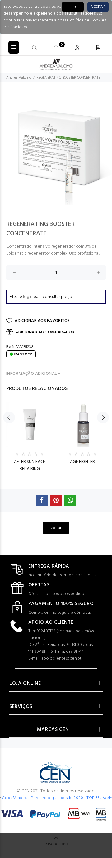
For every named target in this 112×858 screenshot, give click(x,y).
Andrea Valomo (18, 77)
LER (73, 7)
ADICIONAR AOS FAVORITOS (42, 320)
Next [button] (103, 417)
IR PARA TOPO (56, 844)
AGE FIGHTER (82, 461)
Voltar (55, 528)
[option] (56, 149)
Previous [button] (9, 417)
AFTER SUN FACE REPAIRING (29, 465)
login (28, 296)
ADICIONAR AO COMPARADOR (44, 332)
